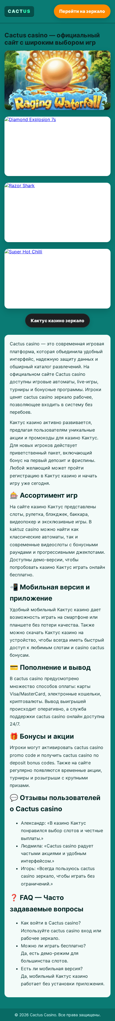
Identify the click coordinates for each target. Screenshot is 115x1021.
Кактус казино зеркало (57, 320)
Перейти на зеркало (82, 11)
